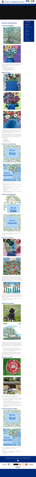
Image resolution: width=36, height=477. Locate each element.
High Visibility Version (8, 458)
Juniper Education (28, 457)
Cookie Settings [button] (21, 458)
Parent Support (5, 453)
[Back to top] (18, 460)
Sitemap (13, 458)
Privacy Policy (17, 458)
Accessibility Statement (27, 458)
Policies (4, 235)
